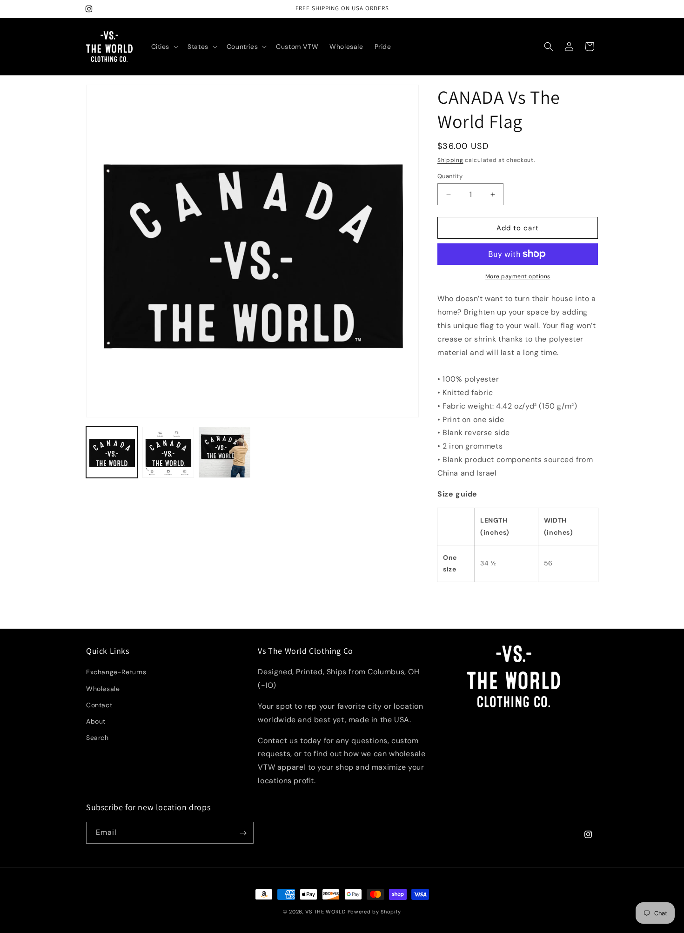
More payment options (517, 276)
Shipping (450, 160)
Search (97, 738)
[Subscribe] (243, 833)
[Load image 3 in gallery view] (224, 452)
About (96, 721)
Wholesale (103, 689)
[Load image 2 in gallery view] (168, 452)
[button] (164, 46)
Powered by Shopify (375, 911)
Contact (99, 705)
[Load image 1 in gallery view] (112, 452)
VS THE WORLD (325, 911)
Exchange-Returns (116, 672)
